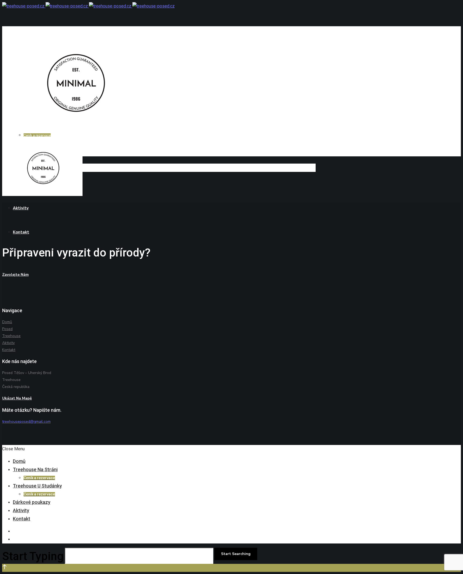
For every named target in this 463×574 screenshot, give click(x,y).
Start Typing (33, 556)
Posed (7, 328)
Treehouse (11, 335)
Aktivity (8, 342)
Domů (7, 321)
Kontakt (8, 349)
